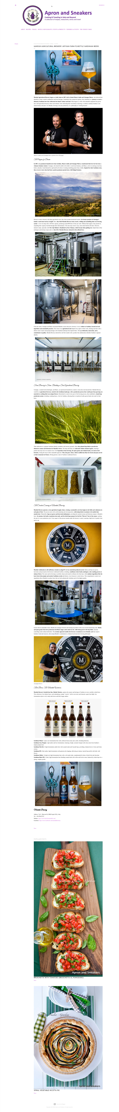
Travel (34, 29)
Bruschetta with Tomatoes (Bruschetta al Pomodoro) (59, 978)
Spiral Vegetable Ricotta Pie (47, 1090)
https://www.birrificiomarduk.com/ (47, 818)
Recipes (28, 29)
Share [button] (16, 44)
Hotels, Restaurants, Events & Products (51, 29)
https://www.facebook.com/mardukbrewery (49, 820)
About (23, 29)
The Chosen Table (86, 29)
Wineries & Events (72, 29)
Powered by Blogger (60, 1104)
